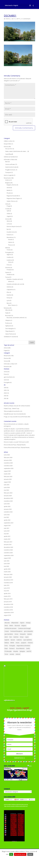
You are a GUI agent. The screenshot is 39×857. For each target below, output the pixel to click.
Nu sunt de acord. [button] (20, 854)
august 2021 (7, 525)
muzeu (17, 642)
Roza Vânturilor (20, 648)
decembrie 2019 (8, 580)
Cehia (7, 204)
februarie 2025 (8, 476)
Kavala (10, 239)
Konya (8, 298)
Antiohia (9, 287)
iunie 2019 (7, 588)
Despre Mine (7, 144)
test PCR (29, 651)
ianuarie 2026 (8, 460)
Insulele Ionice (11, 232)
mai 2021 (6, 533)
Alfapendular (14, 623)
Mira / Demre (12, 305)
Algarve (9, 254)
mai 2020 (6, 566)
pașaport (23, 642)
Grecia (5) (6, 371)
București (8, 315)
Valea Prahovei (9, 334)
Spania (7, 272)
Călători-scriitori (8, 141)
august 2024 (7, 482)
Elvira (8, 19)
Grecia (7, 219)
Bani (6, 161)
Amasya (28, 623)
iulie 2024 (6, 485)
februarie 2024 (8, 493)
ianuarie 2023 (8, 509)
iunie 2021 (7, 531)
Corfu (8, 224)
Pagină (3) (6, 350)
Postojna (9, 269)
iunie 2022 (7, 514)
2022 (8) (6, 398)
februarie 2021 (8, 542)
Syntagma (22, 651)
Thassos (10, 245)
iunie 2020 (7, 563)
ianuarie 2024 (8, 495)
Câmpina (7, 320)
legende (7, 640)
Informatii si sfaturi (9, 159)
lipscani (13, 640)
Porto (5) (6, 374)
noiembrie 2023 (8, 501)
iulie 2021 (6, 528)
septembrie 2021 (8, 523)
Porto (8, 265)
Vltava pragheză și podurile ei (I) (13, 411)
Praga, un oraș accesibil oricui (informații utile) (17, 417)
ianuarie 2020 (8, 577)
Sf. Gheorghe (8, 651)
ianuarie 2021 (8, 544)
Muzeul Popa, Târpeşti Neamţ (17, 445)
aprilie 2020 (7, 569)
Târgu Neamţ (9, 331)
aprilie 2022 (7, 520)
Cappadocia (10, 289)
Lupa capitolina (27, 640)
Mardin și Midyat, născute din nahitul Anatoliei (17, 406)
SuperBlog (8, 154)
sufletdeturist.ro (9, 700)
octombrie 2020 (8, 553)
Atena (8, 221)
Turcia (7, 277)
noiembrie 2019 (8, 582)
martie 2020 (7, 572)
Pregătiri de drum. (10, 170)
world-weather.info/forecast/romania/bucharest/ (16, 804)
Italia (6, 248)
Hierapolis (23, 634)
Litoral (8, 187)
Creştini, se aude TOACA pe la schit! (19, 442)
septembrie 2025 (8, 468)
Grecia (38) (7, 361)
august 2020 (7, 558)
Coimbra (9, 257)
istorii (6, 637)
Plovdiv (9, 193)
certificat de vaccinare (10, 628)
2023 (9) (6, 395)
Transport (8, 172)
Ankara (10, 281)
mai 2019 (6, 591)
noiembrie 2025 (8, 463)
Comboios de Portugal (24, 628)
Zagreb (9, 216)
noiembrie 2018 (8, 607)
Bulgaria (7, 183)
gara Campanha (28, 631)
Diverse (6, 146)
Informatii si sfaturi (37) (10, 364)
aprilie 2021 (7, 536)
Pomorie (30, 642)
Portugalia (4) (7, 382)
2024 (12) (6, 393)
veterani (18, 654)
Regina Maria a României (23, 645)
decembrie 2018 (8, 604)
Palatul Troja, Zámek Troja (11, 408)
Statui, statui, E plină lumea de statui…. (16, 151)
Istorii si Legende (9, 175)
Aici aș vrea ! (8, 149)
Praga (8, 206)
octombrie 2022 (8, 512)
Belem (11, 625)
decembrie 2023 (8, 498)
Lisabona (9, 260)
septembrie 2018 (8, 612)
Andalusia (9, 274)
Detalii (30, 854)
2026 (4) (6, 387)
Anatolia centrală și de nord (14, 284)
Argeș (7, 313)
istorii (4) (6, 380)
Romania (6, 308)
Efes (8, 292)
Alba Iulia (8, 310)
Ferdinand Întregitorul (16, 631)
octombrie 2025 (8, 465)
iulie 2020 (6, 561)
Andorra (7, 180)
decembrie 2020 (8, 547)
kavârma (16, 637)
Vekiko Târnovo (11, 201)
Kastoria (9, 234)
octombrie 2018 (8, 610)
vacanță (12, 654)
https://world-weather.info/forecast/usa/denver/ (16, 806)
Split (8, 211)
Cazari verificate (10, 164)
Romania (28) (7, 366)
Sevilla (28, 648)
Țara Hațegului (9, 328)
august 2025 (7, 471)
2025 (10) (6, 390)
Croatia (7, 209)
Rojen (6, 648)
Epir (8, 229)
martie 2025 (7, 474)
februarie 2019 (8, 599)
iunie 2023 (7, 504)
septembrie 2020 (8, 555)
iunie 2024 (7, 487)
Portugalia (8, 252)
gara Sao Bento (9, 634)
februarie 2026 (8, 457)
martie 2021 (7, 539)
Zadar (8, 213)
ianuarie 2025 (8, 479)
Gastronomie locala (11, 167)
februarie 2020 (8, 574)
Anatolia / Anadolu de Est (14, 279)
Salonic (10, 242)
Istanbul (9, 295)
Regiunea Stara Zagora (13, 198)
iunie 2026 (7, 455)
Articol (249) (7, 348)
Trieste (9, 250)
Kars (10, 637)
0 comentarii (26, 19)
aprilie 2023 (7, 506)
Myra (8, 303)
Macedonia (10, 237)
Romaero (11, 648)
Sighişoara (8, 326)
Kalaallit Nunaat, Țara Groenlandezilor (15, 414)
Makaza (7, 642)
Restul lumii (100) (8, 355)
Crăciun (7, 631)
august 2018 (7, 615)
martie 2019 (7, 596)
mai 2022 (6, 517)
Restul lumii (7, 178)
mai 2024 (6, 490)
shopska (15, 651)
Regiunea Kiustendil (12, 196)
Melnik (9, 190)
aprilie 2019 (7, 593)
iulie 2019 (6, 585)
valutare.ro (32, 799)
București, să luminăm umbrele (15, 317)
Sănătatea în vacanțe (10, 336)
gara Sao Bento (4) (9, 377)
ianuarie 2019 (8, 601)
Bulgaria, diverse (11, 185)
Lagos (26, 637)
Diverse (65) (7, 358)
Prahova (7, 323)
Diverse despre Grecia (13, 226)
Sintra (10, 262)
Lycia (8, 300)
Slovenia (7, 267)
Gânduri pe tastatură (10, 157)
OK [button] (11, 854)
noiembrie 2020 (8, 550)
